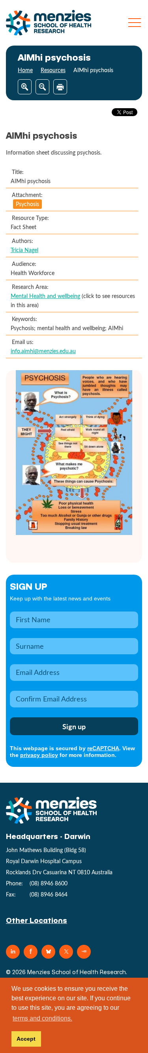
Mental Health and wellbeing (45, 296)
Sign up (28, 586)
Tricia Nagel (24, 250)
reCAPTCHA (103, 748)
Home (25, 70)
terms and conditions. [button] (42, 1018)
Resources (53, 70)
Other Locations (36, 920)
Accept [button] (26, 1039)
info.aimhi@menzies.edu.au (43, 351)
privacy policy (39, 755)
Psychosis (27, 204)
